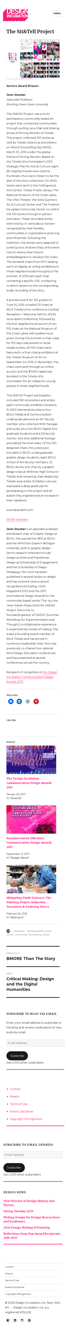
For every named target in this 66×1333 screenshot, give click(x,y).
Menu (57, 13)
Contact (15, 1089)
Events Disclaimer (22, 1111)
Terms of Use (18, 1104)
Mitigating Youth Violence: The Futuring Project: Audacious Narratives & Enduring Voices (28, 902)
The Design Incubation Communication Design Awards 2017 (29, 783)
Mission (14, 1096)
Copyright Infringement (26, 1119)
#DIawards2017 (35, 931)
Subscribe (17, 1055)
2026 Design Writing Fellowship (26, 1227)
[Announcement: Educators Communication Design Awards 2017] (31, 819)
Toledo (46, 934)
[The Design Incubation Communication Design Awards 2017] (31, 760)
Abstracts (19, 931)
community (21, 934)
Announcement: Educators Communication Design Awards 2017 (29, 842)
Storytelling (34, 934)
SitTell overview (17, 519)
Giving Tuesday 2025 (18, 1211)
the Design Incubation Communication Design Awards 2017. (31, 677)
